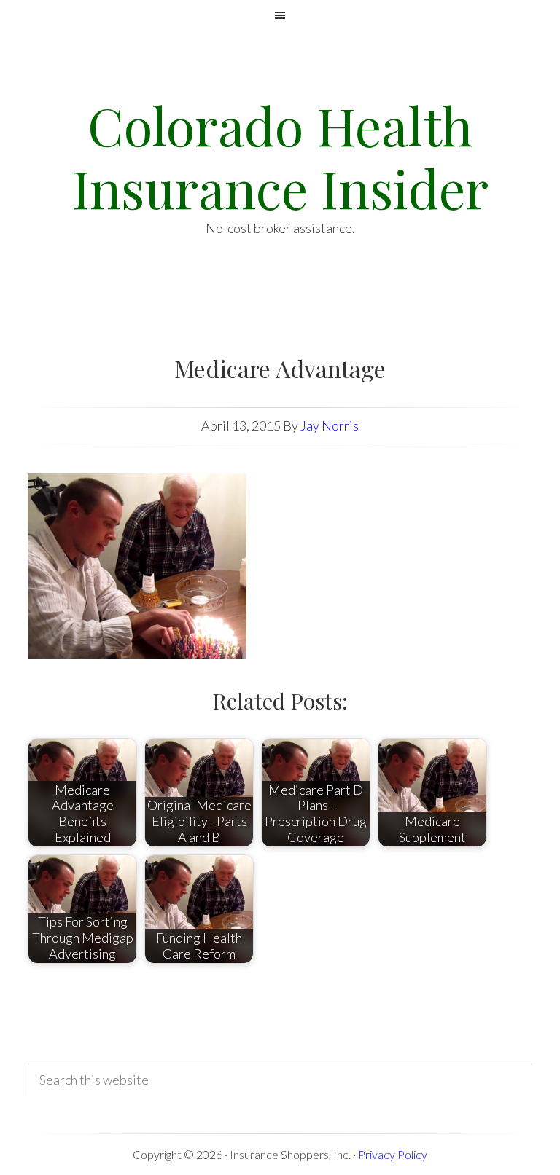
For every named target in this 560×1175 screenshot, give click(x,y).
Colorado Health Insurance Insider (280, 156)
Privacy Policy (392, 1154)
